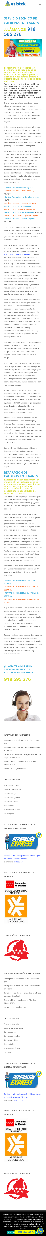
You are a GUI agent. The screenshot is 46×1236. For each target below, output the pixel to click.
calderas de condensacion (14, 789)
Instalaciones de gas (12, 810)
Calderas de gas (10, 793)
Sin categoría (9, 814)
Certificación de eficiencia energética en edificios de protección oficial (22, 756)
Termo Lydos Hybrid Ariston (15, 769)
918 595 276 (20, 31)
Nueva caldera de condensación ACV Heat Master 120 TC (20, 763)
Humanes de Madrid (23, 254)
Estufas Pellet (9, 805)
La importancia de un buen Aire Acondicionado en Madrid (22, 748)
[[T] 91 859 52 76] (40, 1231)
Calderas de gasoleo (12, 797)
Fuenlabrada (9, 254)
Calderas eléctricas (11, 801)
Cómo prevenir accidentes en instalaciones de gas (21, 741)
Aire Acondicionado (11, 785)
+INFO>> (7, 194)
